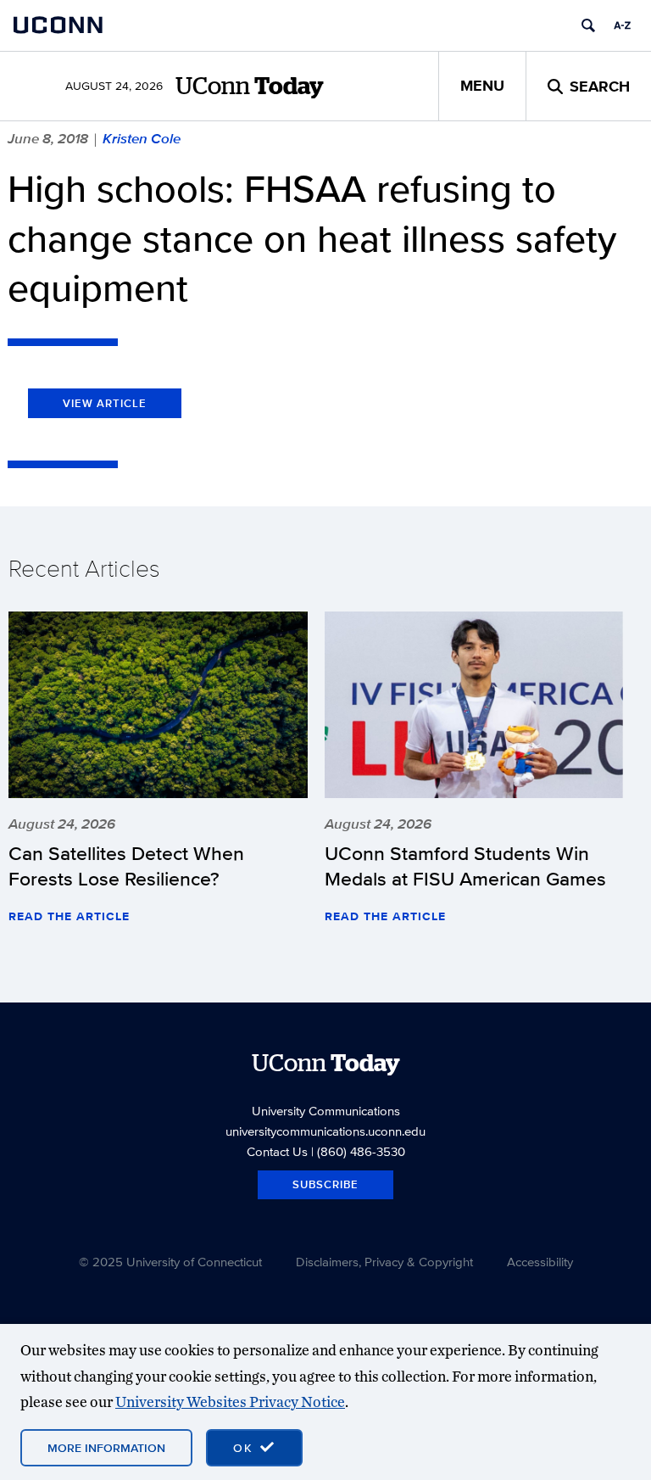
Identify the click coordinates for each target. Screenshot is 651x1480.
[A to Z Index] (622, 25)
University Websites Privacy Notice (230, 1401)
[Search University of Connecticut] (588, 25)
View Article (105, 403)
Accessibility (540, 1262)
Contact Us (277, 1151)
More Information (106, 1447)
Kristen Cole (142, 138)
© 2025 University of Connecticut (170, 1262)
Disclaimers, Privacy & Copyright (384, 1262)
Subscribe (325, 1184)
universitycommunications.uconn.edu (325, 1131)
